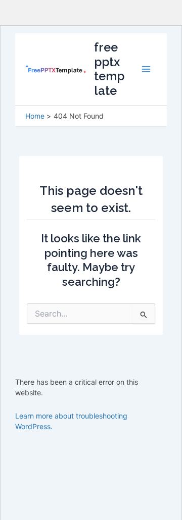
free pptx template (109, 68)
